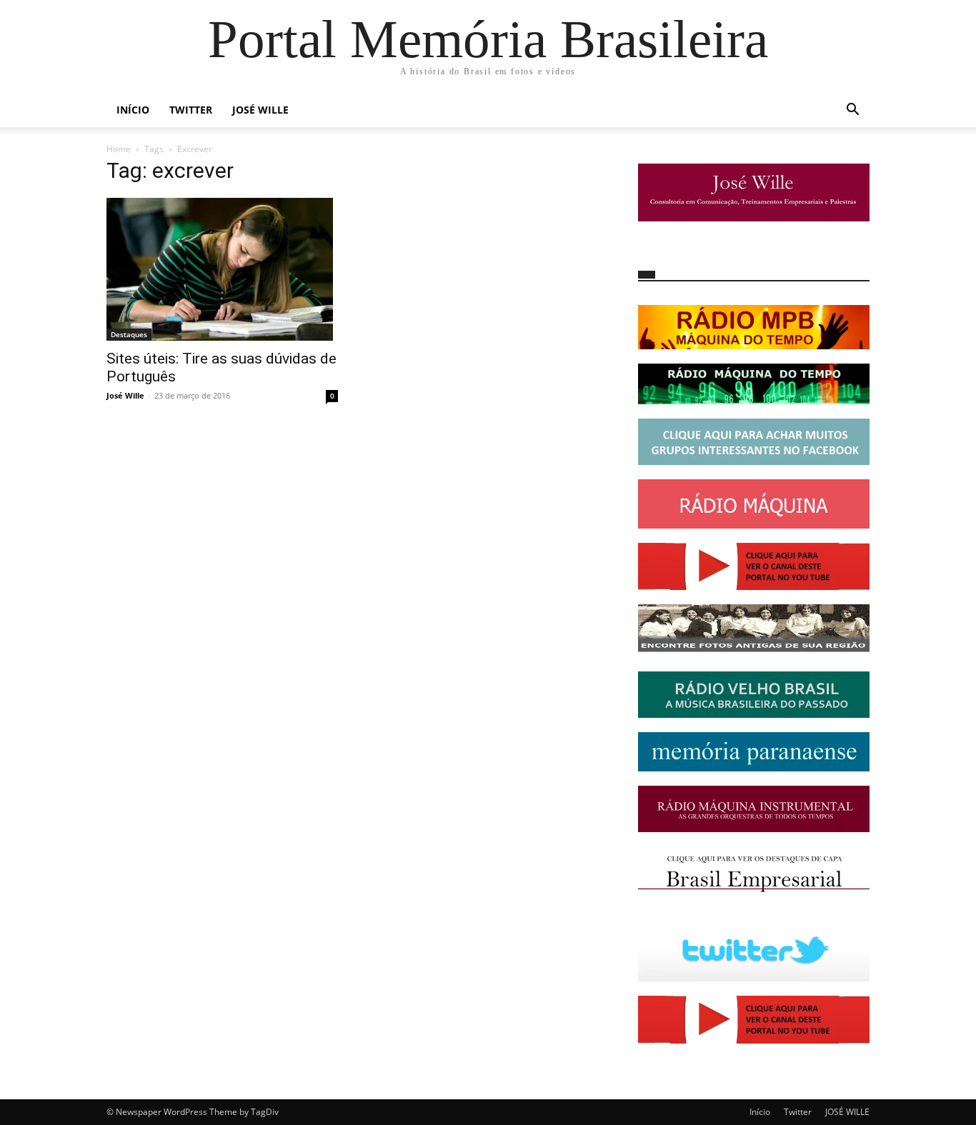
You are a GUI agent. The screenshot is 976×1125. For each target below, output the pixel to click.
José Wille (125, 395)
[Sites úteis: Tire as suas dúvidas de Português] (222, 269)
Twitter (190, 109)
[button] (852, 111)
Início (132, 109)
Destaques (129, 334)
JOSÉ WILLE (260, 109)
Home (118, 149)
